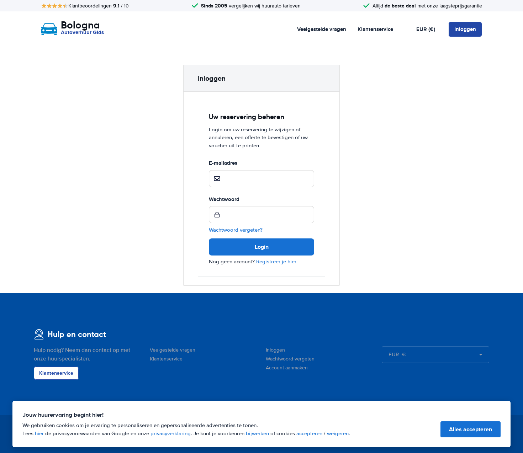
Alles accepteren (470, 429)
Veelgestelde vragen (321, 29)
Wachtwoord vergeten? (236, 230)
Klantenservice (375, 29)
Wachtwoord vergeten (290, 359)
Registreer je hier (276, 261)
